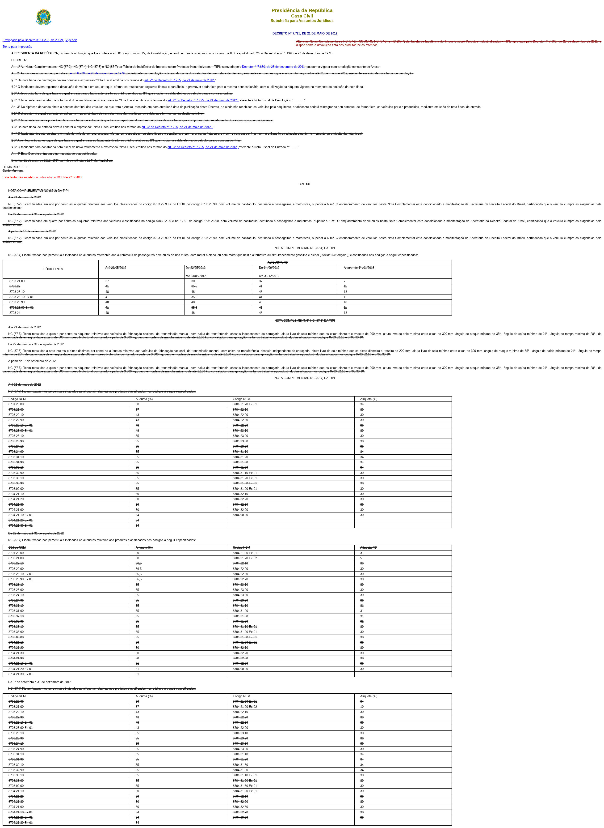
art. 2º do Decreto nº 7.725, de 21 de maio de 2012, (203, 100)
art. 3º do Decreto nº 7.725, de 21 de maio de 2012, (203, 147)
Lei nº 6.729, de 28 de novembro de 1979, (97, 73)
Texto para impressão (17, 46)
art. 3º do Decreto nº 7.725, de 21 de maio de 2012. (177, 127)
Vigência (71, 40)
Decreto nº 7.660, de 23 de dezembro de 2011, (274, 66)
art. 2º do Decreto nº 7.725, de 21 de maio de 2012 (179, 80)
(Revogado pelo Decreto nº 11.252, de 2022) (33, 40)
